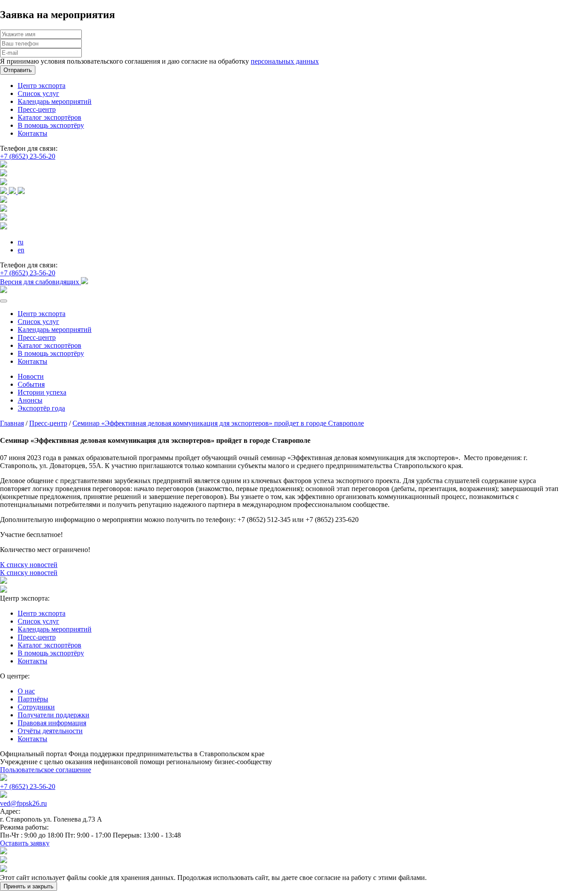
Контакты (32, 133)
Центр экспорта (41, 85)
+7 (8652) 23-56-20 (27, 156)
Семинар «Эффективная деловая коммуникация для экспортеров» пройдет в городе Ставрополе (218, 423)
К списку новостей (28, 564)
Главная (12, 423)
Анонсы (30, 400)
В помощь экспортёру (51, 125)
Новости (31, 376)
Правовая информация (52, 723)
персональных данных (285, 61)
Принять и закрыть (29, 886)
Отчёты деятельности (50, 731)
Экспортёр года (41, 408)
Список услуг (38, 93)
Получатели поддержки (53, 715)
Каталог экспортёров (49, 117)
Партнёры (33, 699)
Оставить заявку (25, 843)
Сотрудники (36, 707)
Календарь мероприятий (55, 101)
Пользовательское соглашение (45, 769)
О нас (26, 691)
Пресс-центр (37, 109)
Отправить (18, 70)
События (31, 384)
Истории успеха (42, 392)
